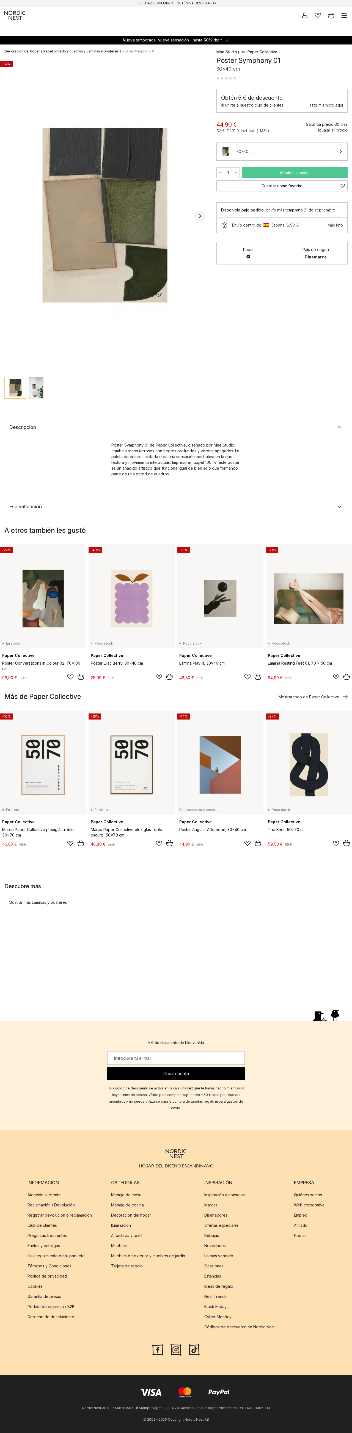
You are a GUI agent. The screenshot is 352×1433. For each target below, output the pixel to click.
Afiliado (300, 1225)
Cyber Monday (218, 1316)
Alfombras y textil (126, 1235)
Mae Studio (226, 51)
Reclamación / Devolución (51, 1205)
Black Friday (215, 1306)
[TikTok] (194, 1349)
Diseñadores (215, 1215)
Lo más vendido (218, 1255)
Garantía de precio (44, 1296)
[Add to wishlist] (70, 677)
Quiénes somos (308, 1194)
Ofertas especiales (221, 1225)
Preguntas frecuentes (47, 1235)
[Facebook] (158, 1349)
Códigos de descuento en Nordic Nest (239, 1327)
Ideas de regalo (218, 1286)
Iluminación (121, 1225)
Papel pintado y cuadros (63, 51)
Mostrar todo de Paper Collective (309, 697)
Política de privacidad (47, 1276)
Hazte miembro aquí (325, 105)
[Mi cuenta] (304, 15)
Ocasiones (214, 1266)
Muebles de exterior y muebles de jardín (148, 1255)
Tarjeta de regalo (127, 1266)
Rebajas (211, 1235)
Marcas (211, 1205)
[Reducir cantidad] (220, 172)
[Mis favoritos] (317, 15)
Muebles (119, 1245)
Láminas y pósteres (103, 51)
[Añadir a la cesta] (81, 676)
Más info (335, 225)
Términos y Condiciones (50, 1266)
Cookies (35, 1286)
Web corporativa (309, 1205)
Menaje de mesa (126, 1194)
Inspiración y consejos (224, 1194)
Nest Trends (215, 1296)
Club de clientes (42, 1225)
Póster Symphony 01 (139, 51)
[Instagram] (176, 1349)
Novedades (215, 1245)
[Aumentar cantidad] (236, 172)
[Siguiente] (199, 216)
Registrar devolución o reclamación (60, 1215)
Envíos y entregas (44, 1245)
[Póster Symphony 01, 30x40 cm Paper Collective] (105, 215)
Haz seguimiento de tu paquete (56, 1255)
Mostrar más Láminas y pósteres (38, 902)
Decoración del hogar (22, 51)
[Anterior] (9, 216)
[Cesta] (331, 15)
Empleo (300, 1215)
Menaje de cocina (127, 1205)
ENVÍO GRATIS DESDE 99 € (180, 3)
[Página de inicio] (14, 15)
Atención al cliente (44, 1194)
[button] (226, 78)
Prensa (300, 1235)
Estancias (212, 1276)
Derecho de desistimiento (51, 1316)
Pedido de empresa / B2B (51, 1306)
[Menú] (344, 15)
